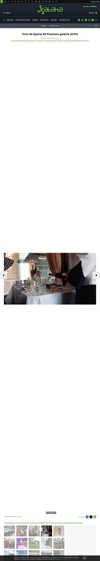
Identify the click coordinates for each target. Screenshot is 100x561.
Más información (64, 559)
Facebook (87, 517)
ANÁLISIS (10, 20)
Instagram (89, 20)
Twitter (96, 20)
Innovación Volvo (53, 25)
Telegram (86, 20)
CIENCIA (35, 20)
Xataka (50, 9)
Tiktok (82, 20)
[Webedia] (95, 1)
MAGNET (54, 20)
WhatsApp (79, 20)
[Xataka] (1, 1)
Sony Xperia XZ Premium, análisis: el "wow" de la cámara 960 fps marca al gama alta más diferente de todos (50, 41)
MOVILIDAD (44, 20)
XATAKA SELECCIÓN (23, 20)
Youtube (93, 20)
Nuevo (91, 13)
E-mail (94, 517)
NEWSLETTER (65, 20)
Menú (8, 13)
